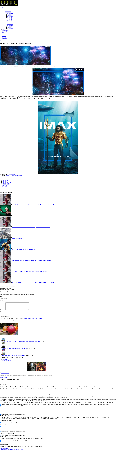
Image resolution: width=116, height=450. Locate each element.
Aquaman (7, 175)
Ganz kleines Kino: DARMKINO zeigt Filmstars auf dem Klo (14, 355)
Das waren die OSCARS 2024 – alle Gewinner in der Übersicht (14, 348)
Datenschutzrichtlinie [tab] (4, 444)
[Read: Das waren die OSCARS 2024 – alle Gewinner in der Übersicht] (3, 347)
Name (1, 296)
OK (0, 377)
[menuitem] (59, 7)
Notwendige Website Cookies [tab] (5, 391)
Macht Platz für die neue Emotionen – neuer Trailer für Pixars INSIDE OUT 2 (17, 351)
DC (10, 175)
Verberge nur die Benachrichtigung (16, 449)
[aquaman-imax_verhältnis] (25, 64)
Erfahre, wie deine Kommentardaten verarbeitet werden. (33, 318)
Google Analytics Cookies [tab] (5, 406)
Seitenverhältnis (19, 175)
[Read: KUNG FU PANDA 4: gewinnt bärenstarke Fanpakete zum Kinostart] (3, 343)
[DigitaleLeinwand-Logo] (9, 5)
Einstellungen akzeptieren (5, 449)
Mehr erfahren (4, 377)
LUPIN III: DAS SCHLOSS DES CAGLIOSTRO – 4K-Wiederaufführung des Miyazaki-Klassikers (21, 341)
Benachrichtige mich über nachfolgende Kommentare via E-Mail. (13, 311)
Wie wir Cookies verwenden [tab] (5, 384)
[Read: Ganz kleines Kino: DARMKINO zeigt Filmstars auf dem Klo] (3, 354)
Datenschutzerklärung (4, 448)
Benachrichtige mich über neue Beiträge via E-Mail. (11, 314)
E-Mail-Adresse (3, 298)
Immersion (14, 175)
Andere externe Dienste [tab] (4, 415)
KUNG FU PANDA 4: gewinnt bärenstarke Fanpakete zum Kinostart (15, 344)
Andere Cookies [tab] (3, 436)
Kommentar (2, 309)
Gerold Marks (12, 174)
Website (1, 300)
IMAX (1, 40)
